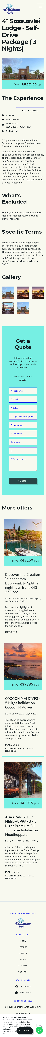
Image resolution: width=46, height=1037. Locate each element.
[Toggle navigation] (40, 6)
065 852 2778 (23, 1013)
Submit (23, 480)
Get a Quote (30, 110)
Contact (23, 972)
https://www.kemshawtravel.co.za (20, 261)
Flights (23, 965)
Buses (23, 959)
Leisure (23, 947)
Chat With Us (25, 1031)
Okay (40, 1025)
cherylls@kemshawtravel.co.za (23, 1007)
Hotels (23, 953)
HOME (23, 941)
